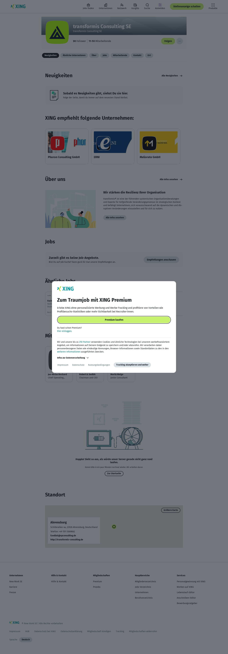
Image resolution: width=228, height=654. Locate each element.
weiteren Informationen (68, 351)
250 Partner (84, 342)
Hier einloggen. (64, 331)
